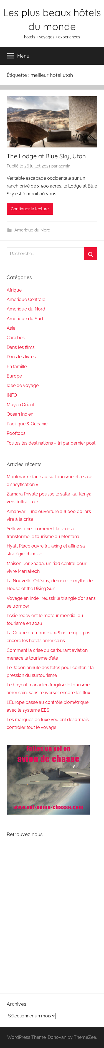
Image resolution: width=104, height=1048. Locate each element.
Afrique (14, 290)
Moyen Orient (20, 404)
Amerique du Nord (32, 230)
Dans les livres (21, 356)
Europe (14, 376)
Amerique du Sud (25, 318)
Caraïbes (16, 337)
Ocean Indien (20, 414)
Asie (11, 328)
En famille (17, 366)
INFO (12, 395)
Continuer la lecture (30, 208)
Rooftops (16, 433)
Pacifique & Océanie (27, 423)
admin (64, 166)
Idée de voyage (23, 385)
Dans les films (21, 347)
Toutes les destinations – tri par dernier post (51, 443)
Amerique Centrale (26, 299)
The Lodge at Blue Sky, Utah (46, 156)
